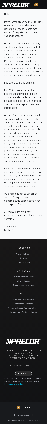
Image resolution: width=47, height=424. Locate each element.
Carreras (23, 258)
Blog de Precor (23, 281)
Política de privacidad (13, 384)
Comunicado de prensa (23, 285)
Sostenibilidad (23, 262)
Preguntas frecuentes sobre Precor (23, 308)
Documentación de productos (23, 312)
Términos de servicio (15, 421)
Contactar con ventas (23, 304)
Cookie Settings (34, 421)
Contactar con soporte (23, 299)
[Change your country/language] (36, 4)
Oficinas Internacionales (23, 277)
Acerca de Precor (23, 254)
